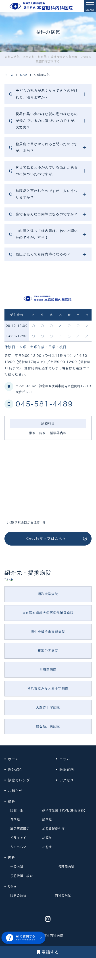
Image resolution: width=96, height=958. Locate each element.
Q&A (12, 886)
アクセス (66, 780)
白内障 (15, 819)
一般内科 (16, 866)
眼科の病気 (18, 895)
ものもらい (18, 846)
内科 (11, 857)
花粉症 (47, 846)
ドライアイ (18, 837)
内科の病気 (63, 895)
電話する (50, 952)
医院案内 (66, 769)
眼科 (11, 801)
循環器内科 (66, 866)
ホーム (13, 759)
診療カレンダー (21, 780)
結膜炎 (47, 837)
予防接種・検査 (21, 875)
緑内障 (47, 819)
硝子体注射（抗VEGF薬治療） (64, 810)
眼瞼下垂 (16, 810)
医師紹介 (15, 769)
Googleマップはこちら (46, 538)
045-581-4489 (44, 404)
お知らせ (15, 790)
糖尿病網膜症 (19, 828)
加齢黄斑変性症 (53, 828)
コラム (64, 759)
